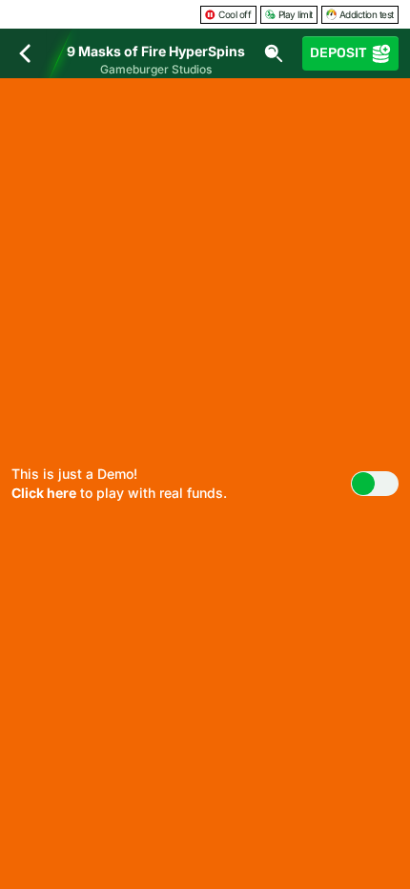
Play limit (295, 14)
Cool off (234, 14)
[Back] (25, 53)
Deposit (338, 53)
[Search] (273, 53)
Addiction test (366, 14)
